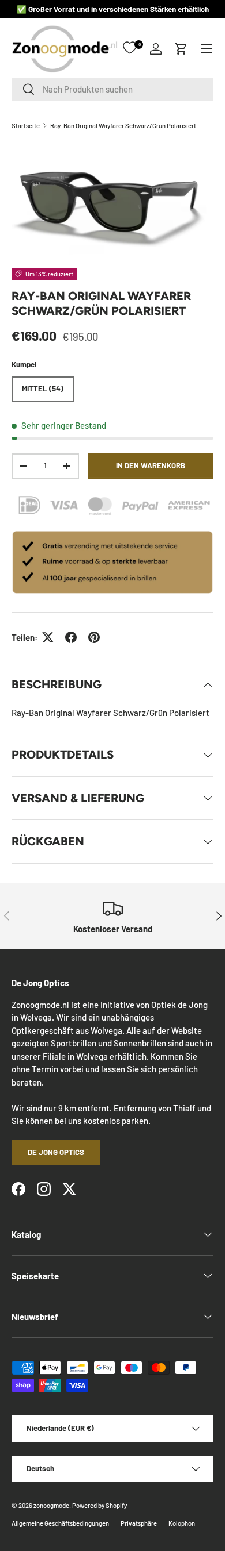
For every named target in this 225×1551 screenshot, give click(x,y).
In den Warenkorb (150, 465)
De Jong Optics (56, 1152)
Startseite (26, 125)
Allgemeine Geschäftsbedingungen (60, 1523)
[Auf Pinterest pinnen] (94, 637)
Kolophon (181, 1523)
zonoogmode (51, 1505)
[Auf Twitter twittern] (47, 637)
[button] (181, 48)
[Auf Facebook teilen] (70, 637)
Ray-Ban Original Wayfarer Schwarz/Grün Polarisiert (123, 125)
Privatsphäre (139, 1523)
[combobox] (112, 89)
